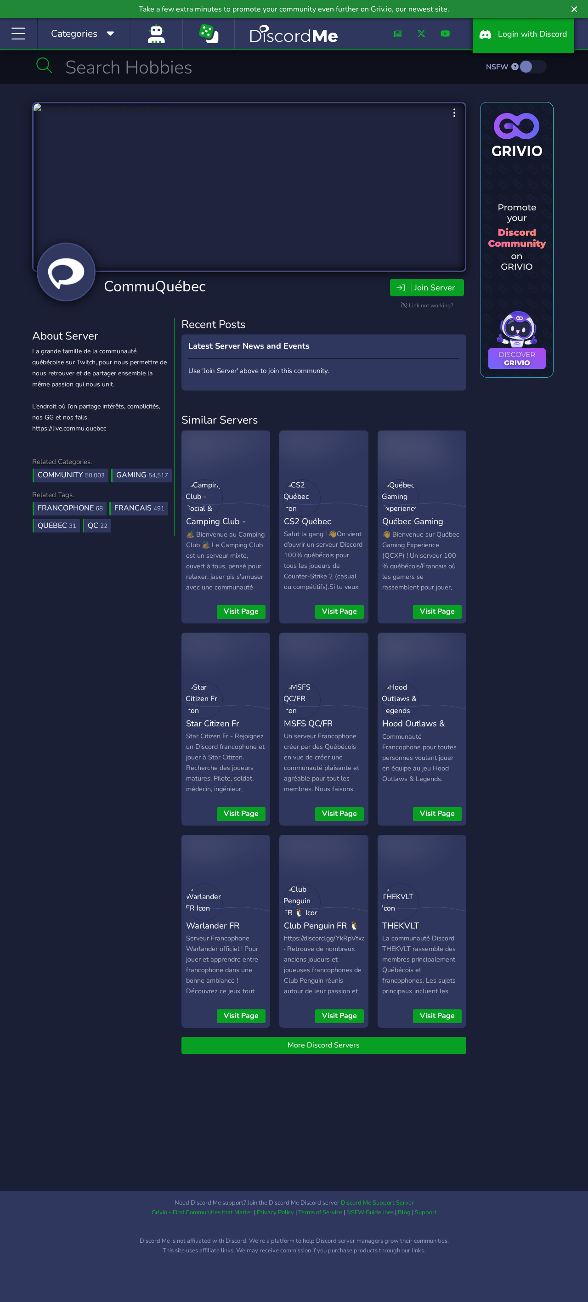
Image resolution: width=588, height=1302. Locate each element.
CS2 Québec (307, 521)
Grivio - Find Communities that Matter (202, 1212)
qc (97, 526)
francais (139, 508)
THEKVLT (400, 925)
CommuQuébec (155, 286)
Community (71, 475)
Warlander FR (212, 925)
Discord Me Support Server (377, 1203)
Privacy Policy (275, 1212)
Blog (404, 1212)
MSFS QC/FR (308, 723)
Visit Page (241, 611)
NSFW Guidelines (370, 1212)
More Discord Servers (324, 1045)
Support (426, 1212)
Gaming (142, 475)
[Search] (44, 65)
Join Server (434, 287)
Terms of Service (320, 1212)
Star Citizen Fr (212, 723)
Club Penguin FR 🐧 (322, 925)
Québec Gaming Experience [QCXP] (418, 527)
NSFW (498, 67)
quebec (57, 526)
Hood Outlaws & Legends (413, 730)
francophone (70, 508)
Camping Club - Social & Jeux (216, 527)
